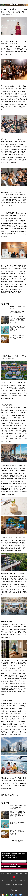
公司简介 (2, 873)
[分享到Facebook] (16, 895)
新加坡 (16, 880)
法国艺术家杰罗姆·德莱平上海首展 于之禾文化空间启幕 (18, 311)
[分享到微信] (7, 895)
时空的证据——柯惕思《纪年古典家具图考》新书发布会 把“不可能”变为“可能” (18, 337)
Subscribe (14, 864)
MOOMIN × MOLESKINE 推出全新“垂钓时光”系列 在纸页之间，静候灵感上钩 (17, 328)
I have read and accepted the (12, 866)
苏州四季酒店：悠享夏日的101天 (18, 306)
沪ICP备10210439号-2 (21, 884)
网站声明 (25, 873)
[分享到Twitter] (11, 895)
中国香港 (7, 880)
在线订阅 (16, 873)
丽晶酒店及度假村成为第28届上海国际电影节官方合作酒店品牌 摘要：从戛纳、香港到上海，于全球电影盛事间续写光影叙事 (17, 318)
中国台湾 (12, 880)
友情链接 (20, 873)
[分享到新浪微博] (2, 895)
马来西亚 (20, 880)
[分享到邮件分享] (20, 895)
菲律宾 (24, 880)
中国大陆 (3, 880)
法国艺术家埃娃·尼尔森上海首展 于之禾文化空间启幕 (18, 840)
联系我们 (7, 873)
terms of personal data (18, 866)
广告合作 (11, 873)
